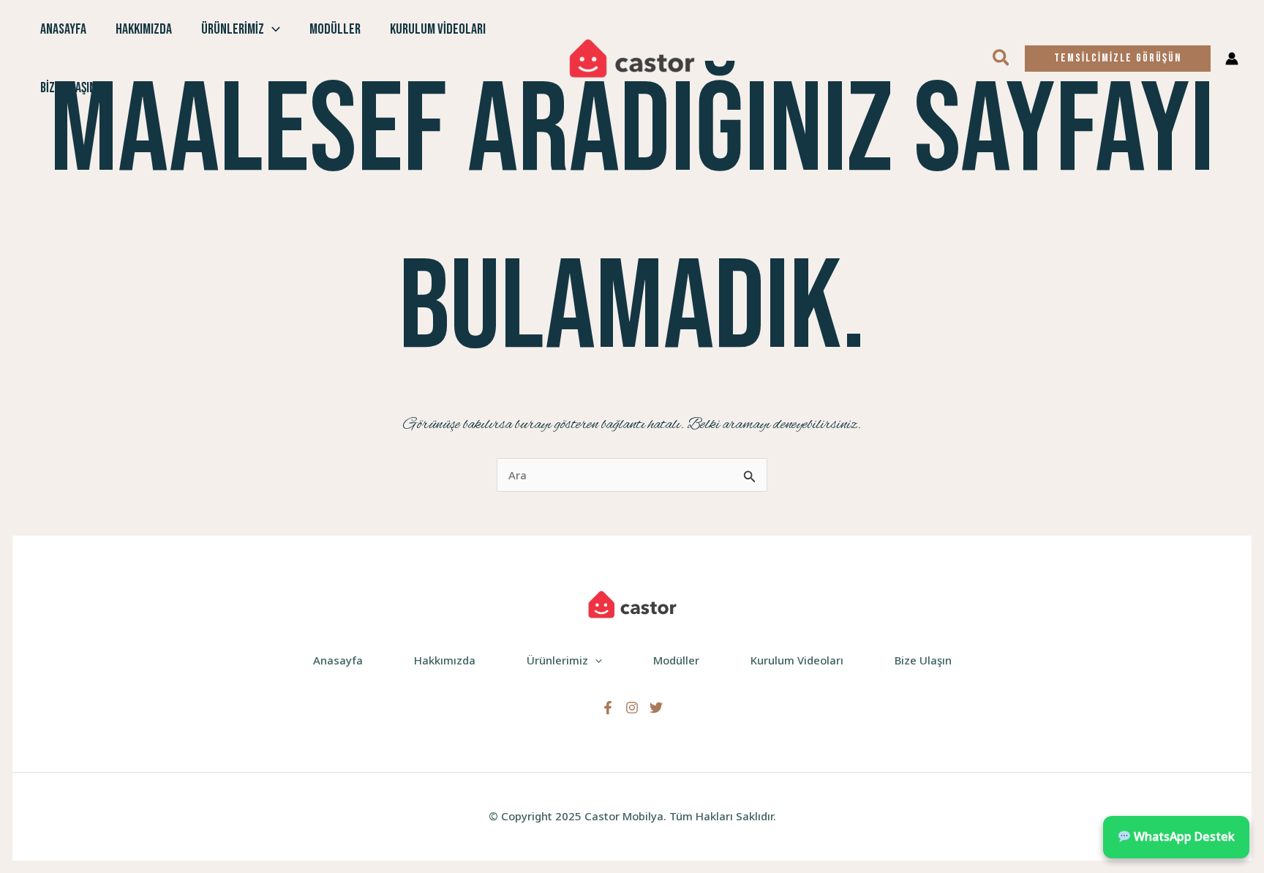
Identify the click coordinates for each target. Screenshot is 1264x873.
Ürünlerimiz (232, 29)
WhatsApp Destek (1183, 836)
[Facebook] (607, 707)
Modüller (335, 29)
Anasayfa (63, 29)
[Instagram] (632, 707)
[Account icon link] (1231, 58)
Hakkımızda (144, 29)
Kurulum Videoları (438, 29)
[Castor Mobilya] (632, 57)
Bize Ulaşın (68, 88)
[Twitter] (656, 707)
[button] (272, 29)
